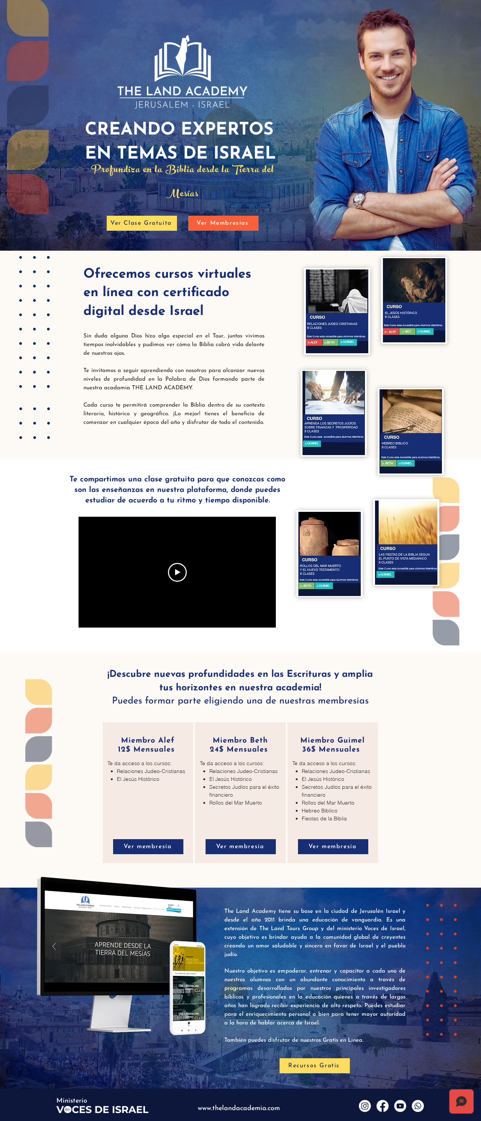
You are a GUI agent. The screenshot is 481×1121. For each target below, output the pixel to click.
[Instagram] (365, 1106)
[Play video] (177, 572)
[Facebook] (383, 1106)
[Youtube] (400, 1106)
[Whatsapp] (418, 1106)
